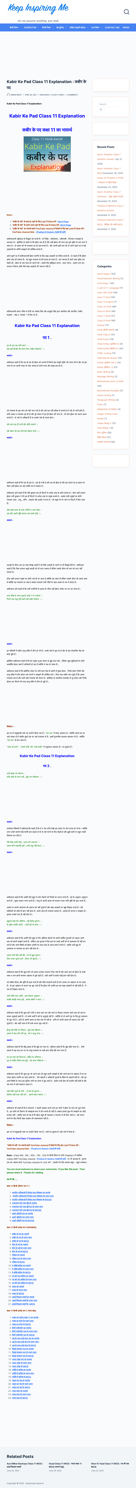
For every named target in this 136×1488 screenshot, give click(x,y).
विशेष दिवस (101, 437)
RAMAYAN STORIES (107, 409)
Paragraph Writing (106, 399)
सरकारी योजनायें (103, 442)
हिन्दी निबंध (46, 27)
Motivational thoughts (108, 390)
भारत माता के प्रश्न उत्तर (21, 1394)
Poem (100, 404)
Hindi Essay (103, 339)
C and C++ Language (108, 288)
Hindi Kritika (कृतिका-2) (108, 344)
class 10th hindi (105, 292)
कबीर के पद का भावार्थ (20, 1234)
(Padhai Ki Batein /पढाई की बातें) (51, 232)
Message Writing (105, 376)
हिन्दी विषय (14, 27)
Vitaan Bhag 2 (104, 423)
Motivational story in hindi (110, 381)
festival (101, 325)
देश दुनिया (60, 27)
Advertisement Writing (108, 278)
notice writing (104, 395)
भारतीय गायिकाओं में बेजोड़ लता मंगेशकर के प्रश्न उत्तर (33, 1196)
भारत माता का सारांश (20, 1391)
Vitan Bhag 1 (103, 427)
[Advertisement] (68, 51)
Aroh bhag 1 (45, 95)
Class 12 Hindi (104, 306)
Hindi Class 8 (103, 334)
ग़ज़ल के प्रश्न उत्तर (19, 1290)
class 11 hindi (57, 95)
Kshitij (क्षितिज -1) (105, 367)
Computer (30, 27)
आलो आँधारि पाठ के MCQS (23, 1220)
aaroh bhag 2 (104, 273)
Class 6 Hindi (103, 311)
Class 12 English (105, 301)
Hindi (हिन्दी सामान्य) (106, 329)
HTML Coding (104, 353)
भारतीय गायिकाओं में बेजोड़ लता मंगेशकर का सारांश (31, 1192)
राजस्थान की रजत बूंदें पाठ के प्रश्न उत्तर (27, 1206)
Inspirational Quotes (107, 358)
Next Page (63, 221)
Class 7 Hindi (103, 316)
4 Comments (72, 95)
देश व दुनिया (102, 432)
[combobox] (110, 104)
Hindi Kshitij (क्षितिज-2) (107, 348)
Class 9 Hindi (103, 320)
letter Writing (103, 372)
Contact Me (112, 27)
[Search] (126, 11)
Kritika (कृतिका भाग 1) (106, 362)
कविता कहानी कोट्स (77, 27)
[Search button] (101, 109)
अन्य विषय (95, 27)
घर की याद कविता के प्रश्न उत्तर (24, 1279)
